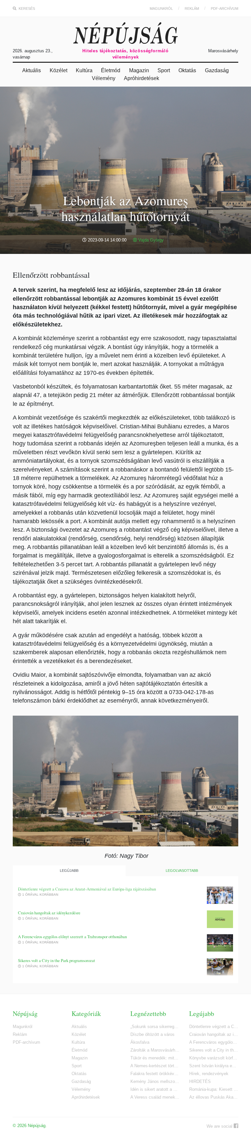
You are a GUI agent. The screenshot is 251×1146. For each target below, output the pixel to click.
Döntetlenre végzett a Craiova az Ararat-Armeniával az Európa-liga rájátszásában (87, 889)
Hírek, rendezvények (208, 1073)
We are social (220, 1126)
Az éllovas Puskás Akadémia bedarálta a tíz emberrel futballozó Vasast (213, 1097)
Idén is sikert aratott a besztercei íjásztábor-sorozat (154, 1089)
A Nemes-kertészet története (154, 1065)
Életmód (110, 70)
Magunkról (161, 8)
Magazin (139, 70)
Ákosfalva (139, 1042)
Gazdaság (217, 70)
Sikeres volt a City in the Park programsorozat (56, 960)
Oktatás (187, 70)
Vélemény (103, 78)
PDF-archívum (224, 8)
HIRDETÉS (200, 1081)
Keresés (26, 8)
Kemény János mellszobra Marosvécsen (154, 1081)
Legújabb (69, 870)
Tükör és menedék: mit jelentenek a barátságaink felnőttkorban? (154, 1057)
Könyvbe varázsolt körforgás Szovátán (213, 1057)
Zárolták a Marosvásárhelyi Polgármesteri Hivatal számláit (154, 1050)
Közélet (58, 70)
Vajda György (150, 240)
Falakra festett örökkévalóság (154, 1073)
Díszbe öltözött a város (152, 1034)
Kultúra (84, 70)
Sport (164, 70)
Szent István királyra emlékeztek (213, 1065)
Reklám (192, 8)
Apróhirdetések (141, 78)
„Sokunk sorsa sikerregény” (154, 1026)
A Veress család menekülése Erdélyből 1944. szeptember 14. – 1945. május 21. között (154, 1097)
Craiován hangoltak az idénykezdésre (49, 912)
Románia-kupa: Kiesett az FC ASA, (213, 1089)
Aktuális (31, 70)
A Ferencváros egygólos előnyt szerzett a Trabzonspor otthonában (72, 936)
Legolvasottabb (182, 870)
